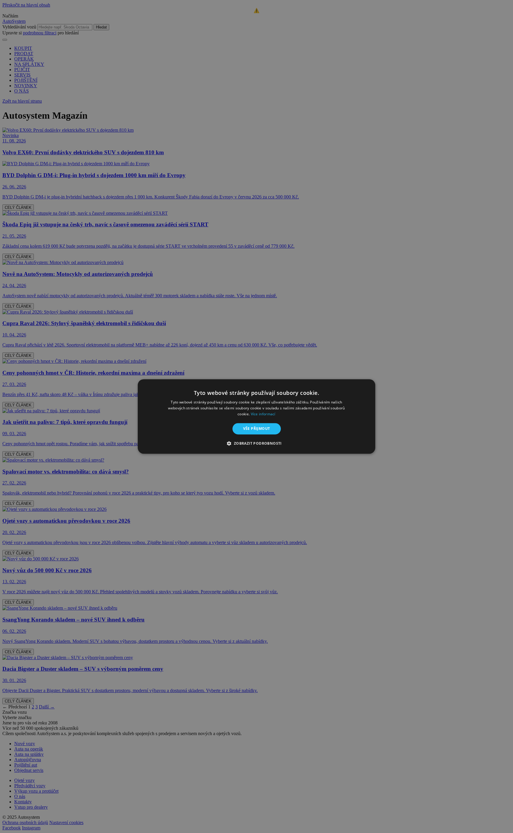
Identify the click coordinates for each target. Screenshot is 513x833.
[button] (256, 443)
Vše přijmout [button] (256, 428)
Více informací (263, 413)
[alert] (256, 416)
